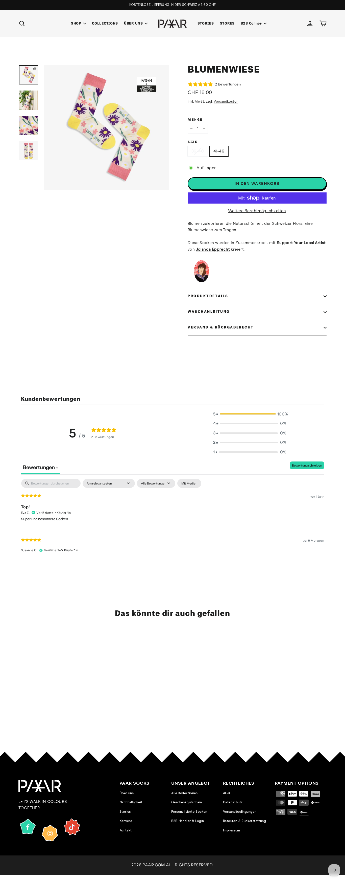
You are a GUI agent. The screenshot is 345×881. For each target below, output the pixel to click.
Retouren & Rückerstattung (244, 821)
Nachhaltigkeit (130, 802)
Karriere (125, 821)
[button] (249, 414)
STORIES (206, 23)
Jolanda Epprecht (213, 249)
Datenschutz (232, 802)
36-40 (197, 150)
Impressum (231, 830)
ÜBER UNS (134, 23)
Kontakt (125, 830)
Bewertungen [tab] (40, 467)
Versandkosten (226, 101)
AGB (226, 793)
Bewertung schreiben (307, 465)
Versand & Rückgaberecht (221, 327)
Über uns (126, 793)
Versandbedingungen (239, 811)
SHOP (76, 23)
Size (193, 142)
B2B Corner (252, 23)
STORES (227, 23)
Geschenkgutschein (186, 802)
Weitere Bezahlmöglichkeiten (257, 210)
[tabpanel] (172, 520)
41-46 (218, 150)
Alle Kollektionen (184, 793)
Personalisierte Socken (189, 811)
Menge (195, 119)
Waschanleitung (209, 311)
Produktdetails (208, 296)
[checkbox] (189, 483)
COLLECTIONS (105, 23)
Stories (125, 811)
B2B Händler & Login (187, 821)
